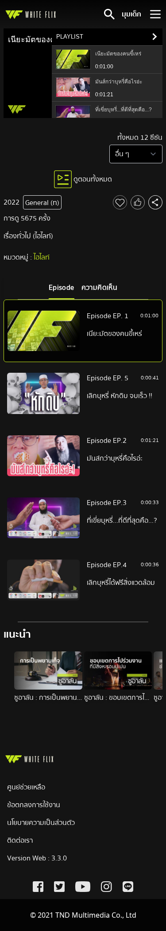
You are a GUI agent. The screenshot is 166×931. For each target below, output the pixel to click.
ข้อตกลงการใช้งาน (33, 805)
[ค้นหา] (109, 14)
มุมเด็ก (131, 14)
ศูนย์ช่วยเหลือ (26, 787)
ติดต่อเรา (20, 840)
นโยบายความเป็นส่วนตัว (41, 822)
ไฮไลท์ (42, 257)
